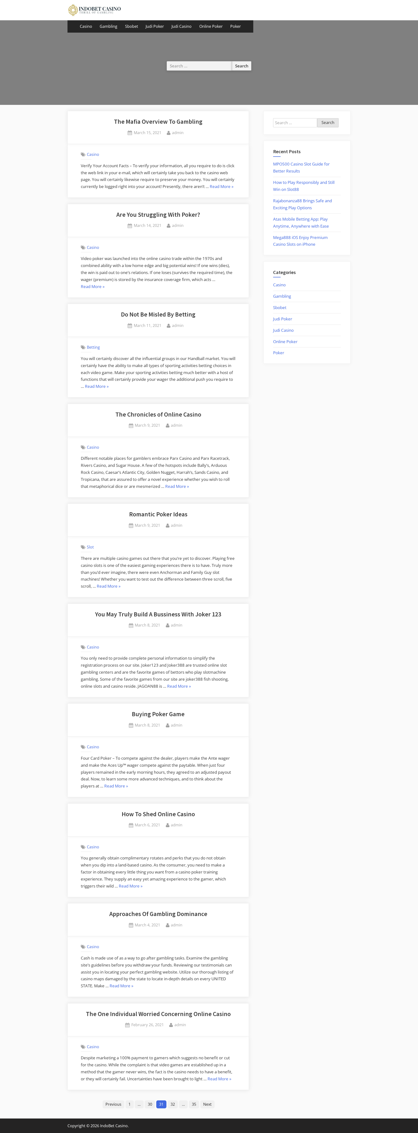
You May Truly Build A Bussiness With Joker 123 (158, 614)
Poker (235, 26)
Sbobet (131, 26)
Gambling (108, 26)
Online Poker (211, 26)
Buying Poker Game (158, 714)
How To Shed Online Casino (158, 814)
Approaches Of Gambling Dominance (158, 914)
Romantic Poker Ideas (158, 514)
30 (150, 1104)
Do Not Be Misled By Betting (158, 314)
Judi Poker (155, 26)
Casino (86, 26)
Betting (93, 347)
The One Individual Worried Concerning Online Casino (158, 1014)
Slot (90, 547)
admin (178, 132)
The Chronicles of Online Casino (158, 414)
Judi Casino (182, 26)
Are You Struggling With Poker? (158, 214)
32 (173, 1104)
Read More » (221, 186)
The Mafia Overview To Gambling (158, 121)
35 (194, 1104)
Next (207, 1104)
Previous (113, 1104)
